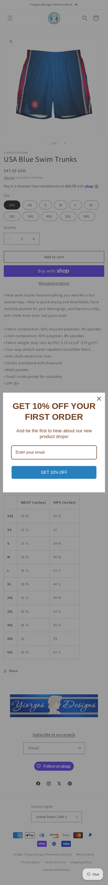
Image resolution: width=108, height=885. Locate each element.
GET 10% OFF (54, 472)
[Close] (99, 399)
